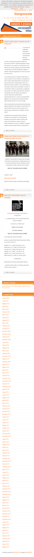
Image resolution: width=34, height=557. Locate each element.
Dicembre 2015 (6, 458)
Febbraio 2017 (6, 428)
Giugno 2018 (5, 395)
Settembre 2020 (6, 339)
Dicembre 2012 (6, 538)
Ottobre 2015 (5, 464)
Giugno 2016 (5, 442)
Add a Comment (10, 130)
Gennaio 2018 (6, 408)
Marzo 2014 (5, 505)
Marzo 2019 (5, 373)
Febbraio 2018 (6, 406)
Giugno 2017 (5, 422)
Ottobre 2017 (5, 417)
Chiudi (21, 8)
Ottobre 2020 (5, 337)
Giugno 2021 (5, 317)
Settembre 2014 (6, 494)
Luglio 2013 (5, 522)
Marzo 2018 (5, 403)
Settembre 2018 (6, 386)
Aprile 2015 (5, 480)
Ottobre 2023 (5, 298)
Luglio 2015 (5, 472)
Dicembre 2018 (6, 378)
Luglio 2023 (5, 301)
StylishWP (29, 552)
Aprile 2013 (5, 530)
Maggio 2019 (5, 367)
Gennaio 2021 (6, 328)
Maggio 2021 (5, 320)
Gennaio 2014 (6, 508)
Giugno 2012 (5, 544)
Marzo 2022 (5, 314)
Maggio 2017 (5, 425)
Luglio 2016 (5, 439)
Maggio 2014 (5, 500)
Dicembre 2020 (6, 331)
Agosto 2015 (5, 469)
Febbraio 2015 (6, 486)
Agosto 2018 (5, 389)
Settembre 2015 (6, 467)
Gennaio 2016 (6, 455)
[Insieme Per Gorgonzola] (17, 27)
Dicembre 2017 (6, 411)
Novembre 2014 (6, 491)
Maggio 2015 (5, 478)
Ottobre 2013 (5, 516)
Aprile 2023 (5, 306)
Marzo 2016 (5, 450)
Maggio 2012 (5, 547)
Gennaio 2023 (6, 312)
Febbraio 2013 (6, 536)
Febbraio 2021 (6, 326)
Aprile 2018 (5, 400)
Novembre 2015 (6, 461)
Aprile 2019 (5, 370)
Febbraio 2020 (6, 353)
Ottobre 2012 (5, 541)
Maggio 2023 (5, 303)
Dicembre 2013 (6, 511)
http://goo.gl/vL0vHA (10, 178)
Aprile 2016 (5, 447)
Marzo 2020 (5, 350)
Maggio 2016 (5, 444)
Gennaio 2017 (6, 431)
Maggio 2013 (5, 527)
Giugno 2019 (5, 364)
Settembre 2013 (6, 519)
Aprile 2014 (5, 502)
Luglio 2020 (5, 342)
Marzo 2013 (5, 533)
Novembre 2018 (6, 381)
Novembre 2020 (6, 334)
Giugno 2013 (5, 525)
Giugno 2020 (5, 345)
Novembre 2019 (6, 356)
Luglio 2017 (5, 419)
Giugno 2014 (5, 497)
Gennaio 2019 (6, 375)
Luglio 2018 (5, 392)
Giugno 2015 (5, 475)
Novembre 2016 (6, 436)
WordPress (16, 552)
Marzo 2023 (5, 309)
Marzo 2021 (5, 323)
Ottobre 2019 (5, 359)
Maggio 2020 (5, 348)
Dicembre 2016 (6, 433)
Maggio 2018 (5, 397)
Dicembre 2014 (6, 489)
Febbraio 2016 (6, 453)
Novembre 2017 (6, 414)
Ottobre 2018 (5, 384)
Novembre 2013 (6, 513)
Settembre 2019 (6, 361)
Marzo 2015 (5, 483)
